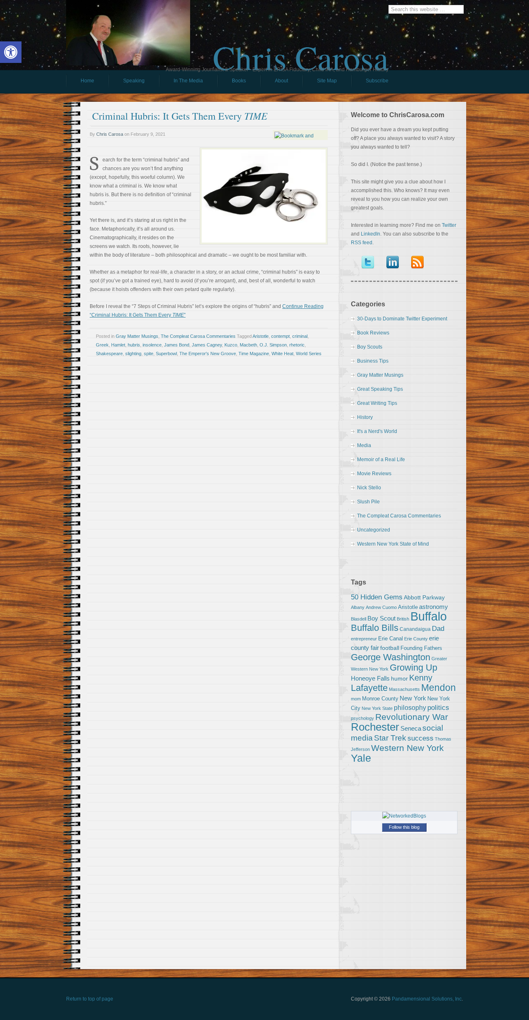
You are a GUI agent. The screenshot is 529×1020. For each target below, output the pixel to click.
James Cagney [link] (207, 344)
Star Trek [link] (390, 737)
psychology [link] (362, 718)
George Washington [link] (390, 657)
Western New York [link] (407, 748)
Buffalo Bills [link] (374, 628)
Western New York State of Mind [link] (393, 544)
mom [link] (356, 698)
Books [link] (231, 83)
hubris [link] (134, 344)
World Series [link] (309, 353)
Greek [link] (102, 344)
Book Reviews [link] (373, 333)
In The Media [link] (188, 81)
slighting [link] (133, 353)
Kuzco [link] (230, 344)
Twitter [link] (449, 225)
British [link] (403, 618)
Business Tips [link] (372, 361)
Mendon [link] (438, 687)
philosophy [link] (410, 707)
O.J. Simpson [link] (273, 344)
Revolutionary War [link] (411, 717)
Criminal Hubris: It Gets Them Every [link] (179, 116)
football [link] (389, 648)
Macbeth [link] (248, 344)
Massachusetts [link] (404, 689)
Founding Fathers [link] (421, 648)
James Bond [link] (176, 344)
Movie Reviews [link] (374, 473)
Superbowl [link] (166, 353)
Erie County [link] (416, 638)
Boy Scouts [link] (369, 347)
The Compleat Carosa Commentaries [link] (198, 336)
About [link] (281, 81)
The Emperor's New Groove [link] (207, 353)
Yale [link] (361, 758)
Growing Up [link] (413, 667)
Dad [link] (438, 628)
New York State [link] (377, 708)
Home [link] (87, 81)
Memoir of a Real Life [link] (381, 459)
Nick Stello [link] (369, 488)
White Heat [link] (282, 353)
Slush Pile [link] (368, 502)
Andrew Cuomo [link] (381, 607)
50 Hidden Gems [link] (377, 597)
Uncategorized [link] (373, 530)
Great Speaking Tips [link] (380, 389)
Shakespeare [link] (109, 353)
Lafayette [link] (369, 688)
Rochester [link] (375, 727)
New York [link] (413, 698)
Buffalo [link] (428, 616)
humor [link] (399, 678)
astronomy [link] (433, 606)
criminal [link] (299, 336)
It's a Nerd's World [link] (377, 431)
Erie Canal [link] (390, 638)
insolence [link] (152, 344)
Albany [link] (358, 607)
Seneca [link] (410, 728)
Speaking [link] (134, 81)
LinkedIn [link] (370, 234)
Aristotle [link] (261, 336)
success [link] (420, 738)
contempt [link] (280, 336)
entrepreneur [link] (364, 638)
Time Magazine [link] (253, 353)
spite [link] (148, 353)
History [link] (365, 417)
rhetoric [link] (297, 344)
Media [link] (364, 445)
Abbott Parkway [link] (424, 597)
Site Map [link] (327, 81)
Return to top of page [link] (89, 999)
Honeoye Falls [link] (370, 678)
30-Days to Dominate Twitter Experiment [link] (402, 319)
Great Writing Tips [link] (377, 403)
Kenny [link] (420, 677)
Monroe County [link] (380, 698)
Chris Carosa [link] (300, 50)
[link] (10, 52)
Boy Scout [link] (381, 618)
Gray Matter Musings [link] (137, 336)
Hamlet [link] (118, 344)
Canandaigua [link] (415, 629)
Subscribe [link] (377, 81)
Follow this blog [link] (404, 827)
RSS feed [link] (361, 242)
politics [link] (438, 707)
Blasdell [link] (358, 618)
